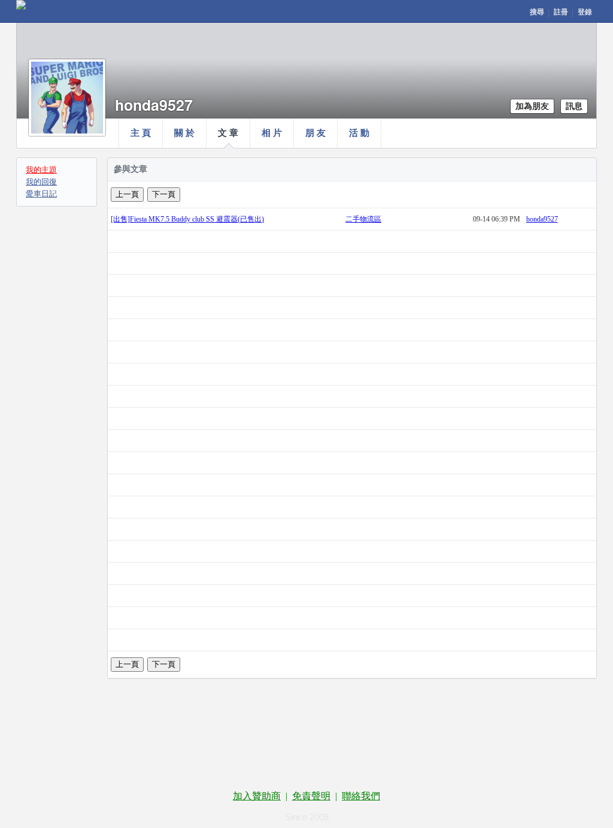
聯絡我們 (361, 796)
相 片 (272, 133)
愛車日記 (41, 193)
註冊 (561, 12)
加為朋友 (532, 106)
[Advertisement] (306, 738)
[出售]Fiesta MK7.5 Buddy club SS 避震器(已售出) (187, 219)
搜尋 (537, 12)
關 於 (184, 133)
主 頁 (141, 133)
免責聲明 (311, 796)
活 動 (359, 133)
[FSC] (21, 5)
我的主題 (41, 169)
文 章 (228, 133)
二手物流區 (363, 219)
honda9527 (542, 219)
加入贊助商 (257, 796)
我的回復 (41, 181)
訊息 (574, 106)
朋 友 (315, 133)
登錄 (585, 12)
